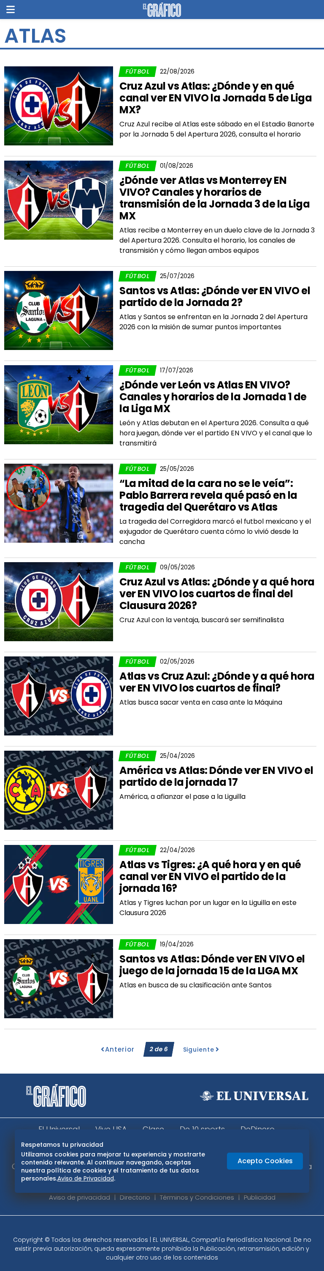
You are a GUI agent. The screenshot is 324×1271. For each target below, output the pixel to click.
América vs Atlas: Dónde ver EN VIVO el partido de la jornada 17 (216, 776)
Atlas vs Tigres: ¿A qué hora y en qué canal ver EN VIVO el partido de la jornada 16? (210, 876)
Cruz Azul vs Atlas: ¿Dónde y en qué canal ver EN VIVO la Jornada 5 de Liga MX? (215, 98)
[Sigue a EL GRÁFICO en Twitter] (159, 1228)
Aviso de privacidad (79, 1197)
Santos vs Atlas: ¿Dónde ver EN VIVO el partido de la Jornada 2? (214, 296)
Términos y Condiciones (197, 1197)
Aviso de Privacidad (85, 1178)
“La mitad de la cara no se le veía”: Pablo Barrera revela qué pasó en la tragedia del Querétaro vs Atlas (208, 495)
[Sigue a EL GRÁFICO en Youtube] (171, 1228)
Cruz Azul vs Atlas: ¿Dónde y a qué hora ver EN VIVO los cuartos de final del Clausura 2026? (217, 593)
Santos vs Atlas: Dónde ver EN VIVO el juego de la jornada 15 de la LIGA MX (212, 965)
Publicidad (259, 1197)
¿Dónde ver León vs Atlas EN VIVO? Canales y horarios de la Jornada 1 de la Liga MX (213, 396)
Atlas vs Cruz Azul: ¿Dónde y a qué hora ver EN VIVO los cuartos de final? (217, 682)
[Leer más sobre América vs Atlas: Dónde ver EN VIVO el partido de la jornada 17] (58, 790)
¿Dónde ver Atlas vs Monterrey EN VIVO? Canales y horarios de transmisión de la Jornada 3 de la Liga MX (214, 198)
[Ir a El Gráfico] (162, 10)
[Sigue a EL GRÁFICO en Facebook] (153, 1228)
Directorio (135, 1197)
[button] (10, 9)
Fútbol (137, 71)
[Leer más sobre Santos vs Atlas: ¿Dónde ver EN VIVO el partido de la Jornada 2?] (58, 310)
